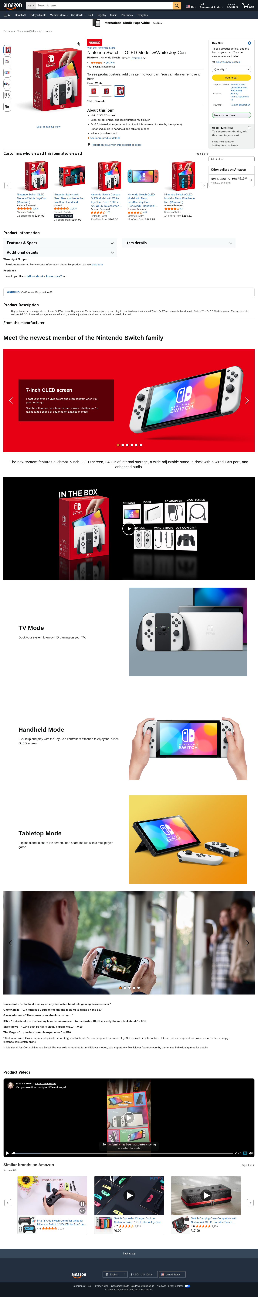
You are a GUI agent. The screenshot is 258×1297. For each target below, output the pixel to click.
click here (97, 264)
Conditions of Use (82, 1286)
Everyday (142, 14)
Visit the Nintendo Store (101, 47)
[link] (32, 198)
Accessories (45, 31)
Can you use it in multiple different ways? (41, 1087)
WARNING (13, 292)
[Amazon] (13, 5)
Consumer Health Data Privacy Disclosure (132, 1286)
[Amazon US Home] (79, 1276)
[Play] (7, 1153)
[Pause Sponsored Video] (82, 1204)
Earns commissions (45, 1083)
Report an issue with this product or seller (116, 144)
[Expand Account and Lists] (222, 7)
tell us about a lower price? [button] (45, 276)
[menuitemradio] (245, 1153)
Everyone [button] (137, 57)
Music (113, 14)
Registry (101, 14)
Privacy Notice (101, 1286)
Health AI (20, 14)
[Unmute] (251, 1153)
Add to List (217, 159)
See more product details (105, 137)
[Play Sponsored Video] (129, 1195)
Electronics (9, 31)
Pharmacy (127, 14)
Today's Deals (37, 14)
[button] (7, 15)
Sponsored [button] (8, 1170)
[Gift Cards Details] (85, 15)
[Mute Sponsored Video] (82, 1211)
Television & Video (26, 31)
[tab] (118, 445)
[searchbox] (104, 5)
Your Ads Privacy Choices (170, 1286)
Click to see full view (48, 126)
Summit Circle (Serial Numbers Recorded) (239, 87)
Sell (90, 14)
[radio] (7, 50)
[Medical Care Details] (67, 15)
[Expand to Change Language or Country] (195, 7)
